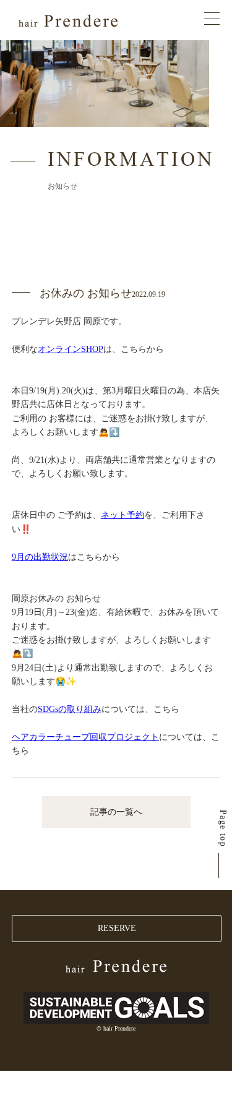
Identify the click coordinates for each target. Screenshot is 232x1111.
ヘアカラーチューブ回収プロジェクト (85, 737)
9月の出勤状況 (40, 557)
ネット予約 (122, 515)
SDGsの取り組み (69, 709)
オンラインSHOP (70, 349)
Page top (223, 828)
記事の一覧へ (116, 812)
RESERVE (117, 928)
